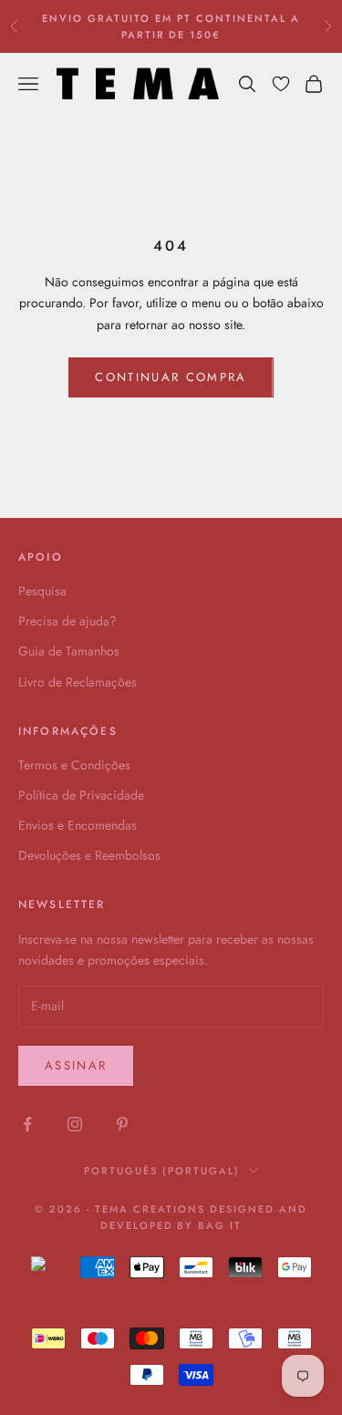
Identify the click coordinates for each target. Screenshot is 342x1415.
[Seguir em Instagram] (75, 1124)
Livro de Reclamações (77, 682)
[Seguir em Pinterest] (122, 1124)
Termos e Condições (74, 765)
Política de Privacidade (81, 795)
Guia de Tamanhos (68, 651)
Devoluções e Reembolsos (89, 855)
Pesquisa (42, 591)
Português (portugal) (162, 1170)
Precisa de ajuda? (67, 621)
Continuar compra (170, 377)
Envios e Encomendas (77, 825)
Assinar (76, 1065)
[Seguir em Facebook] (27, 1124)
